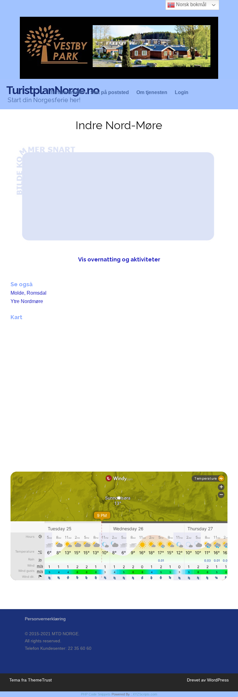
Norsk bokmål (190, 4)
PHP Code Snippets (96, 694)
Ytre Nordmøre (27, 301)
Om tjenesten (151, 92)
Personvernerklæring (45, 618)
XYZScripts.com (145, 694)
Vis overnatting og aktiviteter (119, 259)
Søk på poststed (109, 92)
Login (181, 92)
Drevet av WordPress (208, 679)
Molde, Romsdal (28, 293)
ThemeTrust (40, 679)
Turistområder (66, 92)
